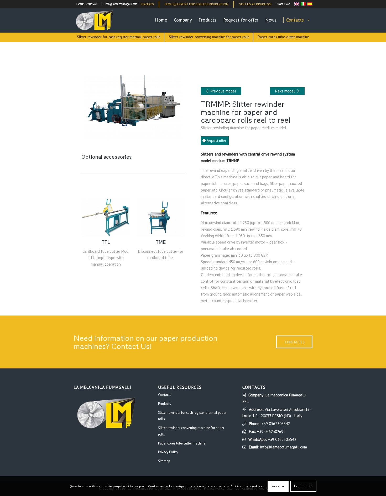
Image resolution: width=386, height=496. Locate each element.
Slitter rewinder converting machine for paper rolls (209, 36)
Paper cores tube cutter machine (283, 36)
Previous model (223, 91)
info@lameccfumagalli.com (283, 447)
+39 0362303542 (276, 423)
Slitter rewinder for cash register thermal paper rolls (118, 36)
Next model (285, 91)
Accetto (278, 486)
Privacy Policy (168, 452)
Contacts (164, 394)
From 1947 (283, 4)
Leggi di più (303, 486)
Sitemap (164, 461)
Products (164, 403)
